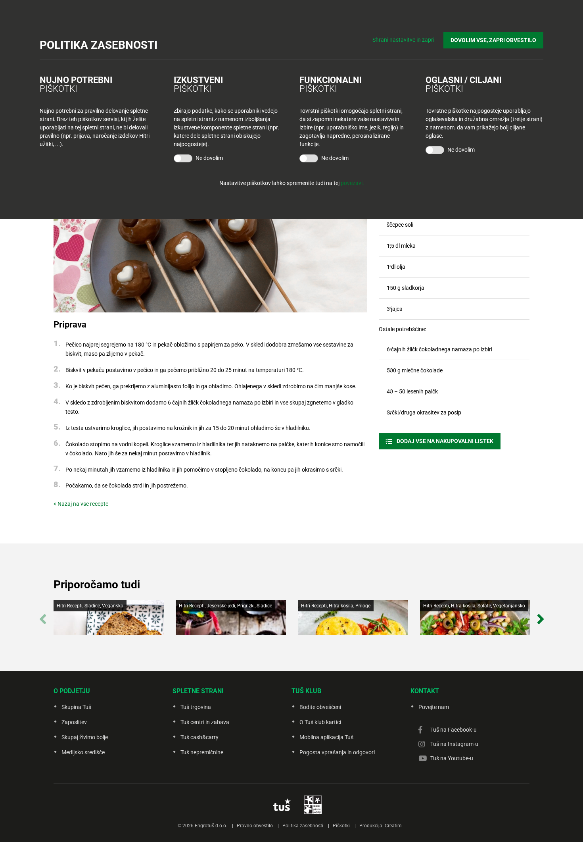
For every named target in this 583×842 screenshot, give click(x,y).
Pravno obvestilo (255, 826)
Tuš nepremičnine (201, 752)
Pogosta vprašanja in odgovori (337, 752)
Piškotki (341, 826)
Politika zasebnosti (302, 826)
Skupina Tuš (76, 707)
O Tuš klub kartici (320, 722)
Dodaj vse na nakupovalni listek (444, 441)
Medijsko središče (83, 752)
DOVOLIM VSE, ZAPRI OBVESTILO (493, 40)
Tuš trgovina (195, 707)
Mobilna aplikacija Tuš (326, 737)
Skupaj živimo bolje (84, 737)
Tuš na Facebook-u (453, 729)
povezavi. (352, 183)
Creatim (393, 826)
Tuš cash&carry (199, 737)
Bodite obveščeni (320, 707)
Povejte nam (433, 707)
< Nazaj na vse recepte (81, 504)
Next (540, 614)
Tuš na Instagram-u (454, 744)
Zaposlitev (74, 722)
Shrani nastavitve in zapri (403, 40)
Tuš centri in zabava (204, 722)
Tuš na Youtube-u (451, 758)
